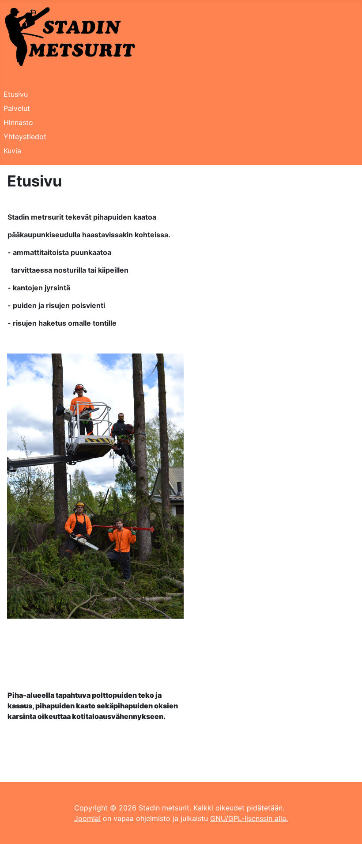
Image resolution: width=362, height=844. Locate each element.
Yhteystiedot (25, 136)
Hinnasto (18, 122)
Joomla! (87, 818)
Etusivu (16, 94)
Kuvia (12, 150)
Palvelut (17, 108)
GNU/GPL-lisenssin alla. (249, 818)
